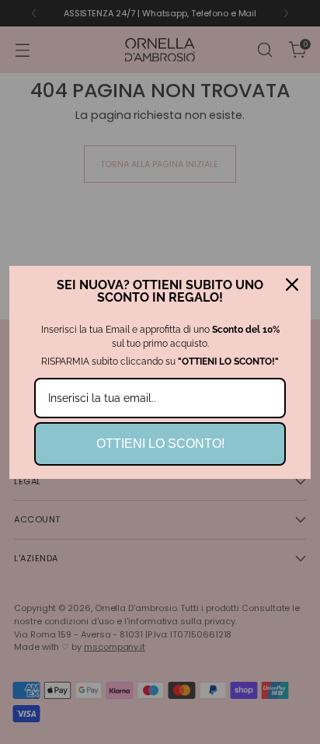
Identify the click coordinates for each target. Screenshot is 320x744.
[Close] (292, 284)
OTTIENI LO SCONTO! (160, 443)
